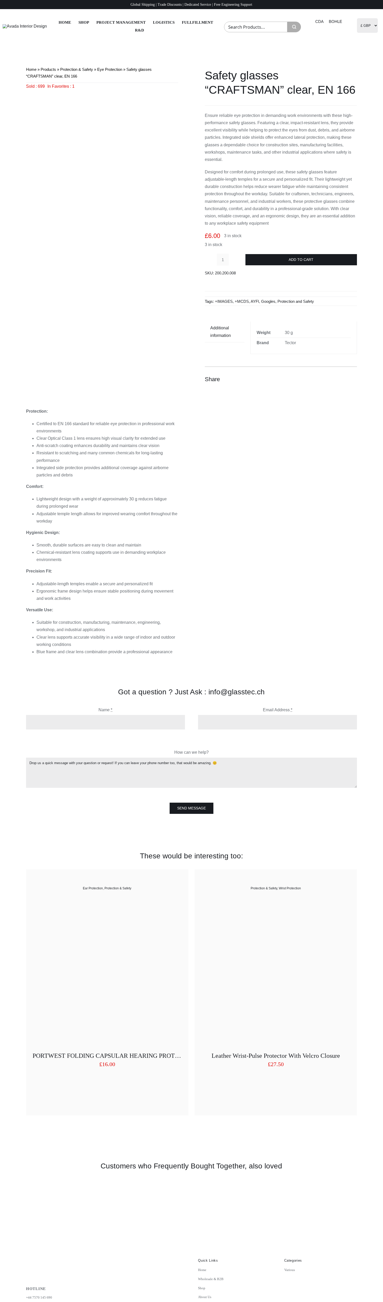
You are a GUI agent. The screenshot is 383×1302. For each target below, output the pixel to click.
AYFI (255, 301)
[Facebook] (324, 379)
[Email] (352, 379)
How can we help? (191, 752)
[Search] (294, 27)
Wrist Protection (290, 888)
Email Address (277, 710)
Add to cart (301, 259)
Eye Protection (109, 69)
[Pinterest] (343, 379)
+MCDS (242, 301)
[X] (333, 379)
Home (31, 69)
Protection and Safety (295, 301)
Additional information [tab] (220, 331)
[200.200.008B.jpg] (102, 242)
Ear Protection (93, 888)
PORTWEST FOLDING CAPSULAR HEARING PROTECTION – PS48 (125, 1055)
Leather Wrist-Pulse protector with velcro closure (276, 1055)
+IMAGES (224, 301)
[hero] (25, 26)
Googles (268, 301)
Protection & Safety (76, 69)
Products (48, 69)
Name (105, 710)
